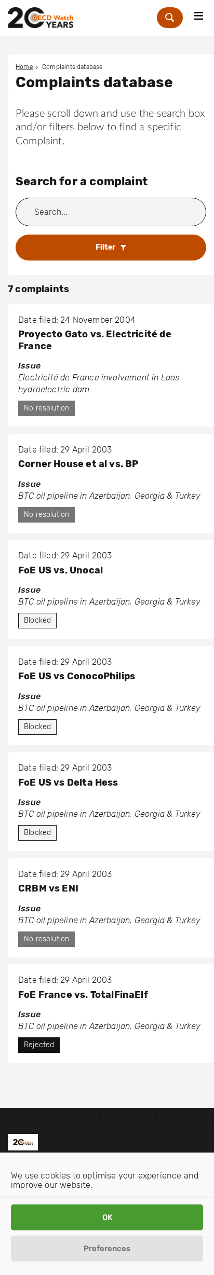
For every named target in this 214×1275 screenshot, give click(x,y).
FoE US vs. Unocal (60, 570)
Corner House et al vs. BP (78, 464)
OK (107, 1217)
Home (24, 67)
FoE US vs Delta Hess (68, 782)
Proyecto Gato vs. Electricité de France (94, 340)
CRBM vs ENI (48, 888)
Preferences (107, 1248)
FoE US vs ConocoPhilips (76, 676)
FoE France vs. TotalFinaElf (83, 994)
